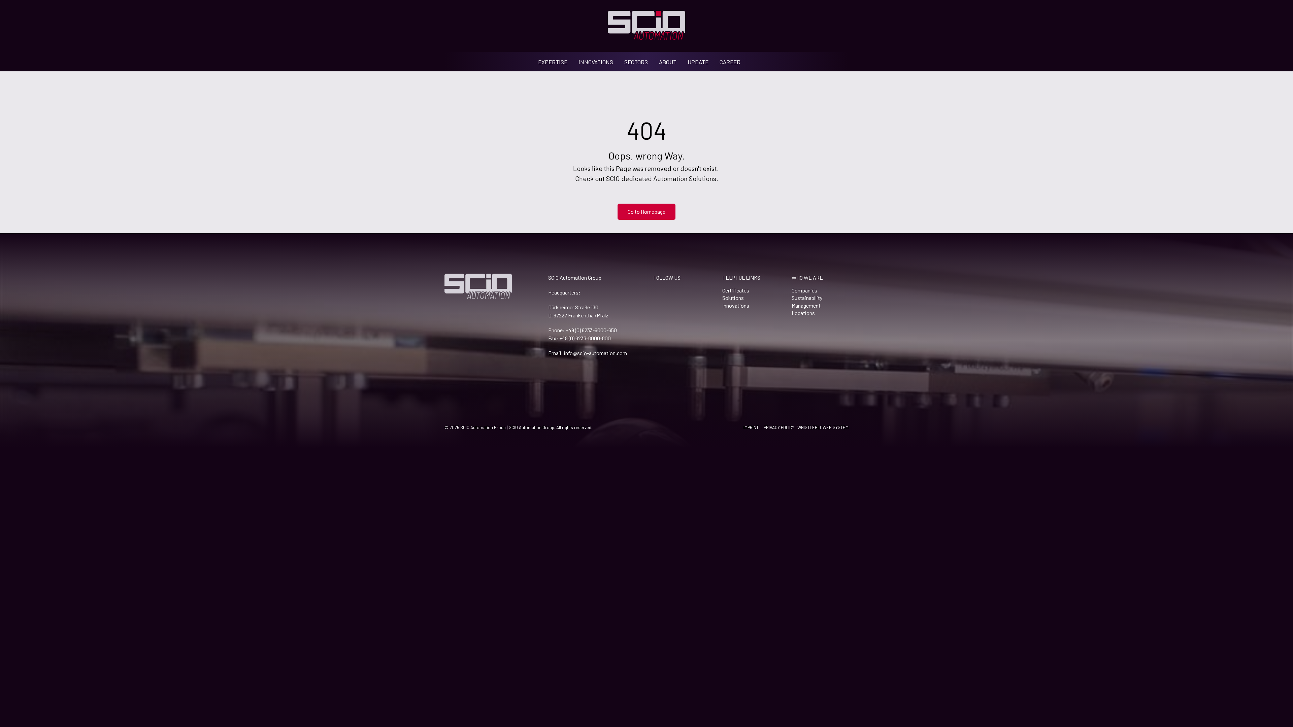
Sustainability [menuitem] (807, 298)
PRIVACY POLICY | (780, 427)
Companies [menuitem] (804, 290)
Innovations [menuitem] (735, 305)
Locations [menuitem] (803, 313)
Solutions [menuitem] (733, 298)
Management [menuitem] (806, 305)
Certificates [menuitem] (735, 290)
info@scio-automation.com (595, 353)
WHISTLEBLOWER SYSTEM (823, 427)
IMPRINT (751, 427)
